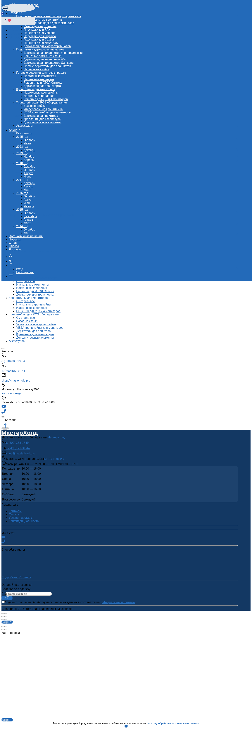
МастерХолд (56, 437)
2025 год (15, 79)
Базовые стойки (35, 105)
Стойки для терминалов (40, 26)
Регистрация (25, 272)
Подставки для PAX (37, 29)
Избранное (20, 30)
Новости (14, 239)
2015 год (22, 209)
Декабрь (29, 150)
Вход (19, 268)
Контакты (15, 511)
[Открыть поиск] (11, 257)
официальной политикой (118, 602)
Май (26, 232)
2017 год (22, 179)
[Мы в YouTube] (3, 407)
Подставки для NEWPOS (41, 42)
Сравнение (20, 34)
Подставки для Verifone (40, 32)
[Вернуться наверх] (5, 428)
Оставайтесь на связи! (16, 584)
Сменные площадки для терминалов (49, 22)
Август (28, 173)
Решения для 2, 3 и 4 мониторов (46, 99)
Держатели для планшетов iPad (45, 59)
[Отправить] (7, 598)
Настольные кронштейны (41, 92)
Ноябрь (29, 156)
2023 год (22, 146)
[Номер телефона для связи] (3, 412)
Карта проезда (11, 393)
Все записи (24, 133)
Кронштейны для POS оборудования (41, 102)
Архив (13, 130)
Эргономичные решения (26, 236)
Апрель (29, 159)
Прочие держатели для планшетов (47, 66)
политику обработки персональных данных (173, 723)
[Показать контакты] (11, 261)
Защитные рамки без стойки (43, 56)
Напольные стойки (36, 69)
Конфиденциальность (24, 521)
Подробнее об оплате (16, 577)
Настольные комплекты (40, 76)
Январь (29, 206)
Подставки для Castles (39, 39)
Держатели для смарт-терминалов (47, 46)
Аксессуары (24, 125)
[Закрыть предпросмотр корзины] (2, 416)
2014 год (22, 226)
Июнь (27, 143)
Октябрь (29, 140)
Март (27, 189)
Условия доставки (21, 517)
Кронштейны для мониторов (35, 89)
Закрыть (7, 622)
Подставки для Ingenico (40, 36)
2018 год (22, 163)
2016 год (15, 152)
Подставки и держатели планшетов (40, 49)
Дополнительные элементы (42, 122)
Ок (126, 726)
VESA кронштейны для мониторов (47, 112)
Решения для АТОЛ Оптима (43, 82)
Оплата (14, 246)
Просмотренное (24, 37)
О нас (13, 242)
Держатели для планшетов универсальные (53, 52)
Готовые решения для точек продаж (41, 72)
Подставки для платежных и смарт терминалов (48, 16)
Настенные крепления (39, 79)
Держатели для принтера (41, 115)
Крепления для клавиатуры (42, 119)
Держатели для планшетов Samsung (49, 62)
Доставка (15, 249)
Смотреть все (25, 301)
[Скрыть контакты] (2, 348)
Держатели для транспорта (42, 85)
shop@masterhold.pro (15, 380)
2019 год (15, 102)
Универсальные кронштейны (43, 19)
